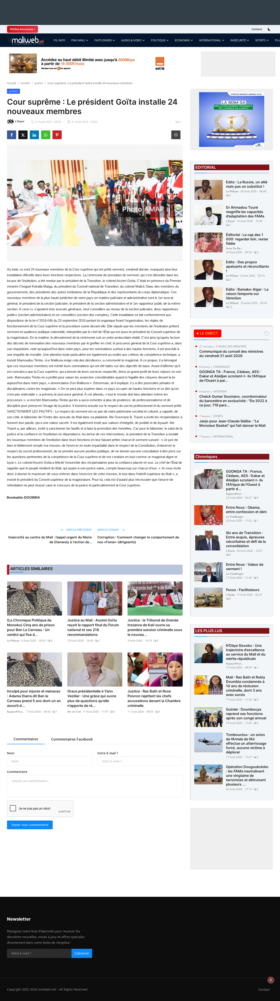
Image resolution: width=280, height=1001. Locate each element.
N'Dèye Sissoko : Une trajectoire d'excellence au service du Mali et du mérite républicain (246, 652)
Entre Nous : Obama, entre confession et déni (246, 509)
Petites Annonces (21, 29)
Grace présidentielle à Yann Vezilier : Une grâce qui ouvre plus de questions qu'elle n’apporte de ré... (91, 698)
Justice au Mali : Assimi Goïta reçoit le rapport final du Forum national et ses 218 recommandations (93, 627)
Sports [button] (260, 40)
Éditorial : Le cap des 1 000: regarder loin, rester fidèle (247, 239)
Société (25, 83)
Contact (257, 29)
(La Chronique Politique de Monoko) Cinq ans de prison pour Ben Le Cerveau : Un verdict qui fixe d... (31, 627)
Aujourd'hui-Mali (15, 711)
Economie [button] (182, 40)
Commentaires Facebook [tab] (72, 739)
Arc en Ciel (74, 711)
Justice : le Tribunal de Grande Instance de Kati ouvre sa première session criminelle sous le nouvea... (155, 627)
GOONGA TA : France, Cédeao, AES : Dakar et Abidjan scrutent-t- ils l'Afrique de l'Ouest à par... (232, 376)
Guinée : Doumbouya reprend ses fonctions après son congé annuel (246, 713)
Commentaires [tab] (26, 739)
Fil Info (59, 40)
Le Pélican (13, 640)
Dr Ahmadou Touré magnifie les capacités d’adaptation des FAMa (245, 211)
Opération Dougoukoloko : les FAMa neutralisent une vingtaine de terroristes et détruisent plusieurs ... (247, 775)
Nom (10, 753)
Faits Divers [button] (103, 40)
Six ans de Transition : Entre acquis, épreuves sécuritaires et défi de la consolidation (246, 539)
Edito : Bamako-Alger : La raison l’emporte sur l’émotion (247, 293)
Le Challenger (234, 517)
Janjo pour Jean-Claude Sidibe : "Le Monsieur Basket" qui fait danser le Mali (232, 423)
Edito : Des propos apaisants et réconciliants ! (247, 266)
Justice (39, 83)
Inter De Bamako (234, 248)
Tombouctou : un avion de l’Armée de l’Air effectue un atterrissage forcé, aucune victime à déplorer (246, 743)
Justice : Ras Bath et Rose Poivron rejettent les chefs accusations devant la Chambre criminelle (154, 698)
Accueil (11, 83)
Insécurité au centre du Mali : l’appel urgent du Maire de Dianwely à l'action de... (50, 539)
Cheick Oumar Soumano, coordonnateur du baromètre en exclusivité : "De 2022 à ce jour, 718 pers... (233, 400)
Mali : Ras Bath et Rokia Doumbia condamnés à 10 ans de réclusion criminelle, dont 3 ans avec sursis (245, 686)
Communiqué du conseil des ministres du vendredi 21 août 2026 (231, 353)
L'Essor (230, 221)
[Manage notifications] (270, 980)
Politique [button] (158, 40)
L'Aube (230, 595)
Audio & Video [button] (131, 40)
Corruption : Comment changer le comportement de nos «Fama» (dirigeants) (138, 539)
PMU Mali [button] (78, 40)
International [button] (210, 40)
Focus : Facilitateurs (242, 590)
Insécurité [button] (238, 40)
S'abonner (81, 953)
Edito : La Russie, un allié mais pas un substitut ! (246, 184)
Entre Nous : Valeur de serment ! (244, 566)
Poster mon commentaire (29, 825)
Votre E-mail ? (107, 753)
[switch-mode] (269, 29)
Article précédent (79, 530)
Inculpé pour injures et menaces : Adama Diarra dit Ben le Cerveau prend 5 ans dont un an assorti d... (34, 698)
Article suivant (108, 530)
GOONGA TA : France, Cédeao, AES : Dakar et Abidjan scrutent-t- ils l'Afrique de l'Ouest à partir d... (245, 480)
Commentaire (17, 772)
